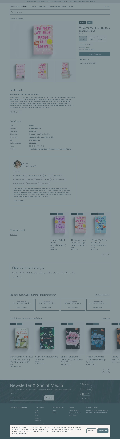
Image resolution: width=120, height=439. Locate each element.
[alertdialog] (60, 431)
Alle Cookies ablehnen (19, 433)
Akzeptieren (103, 431)
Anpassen (91, 431)
